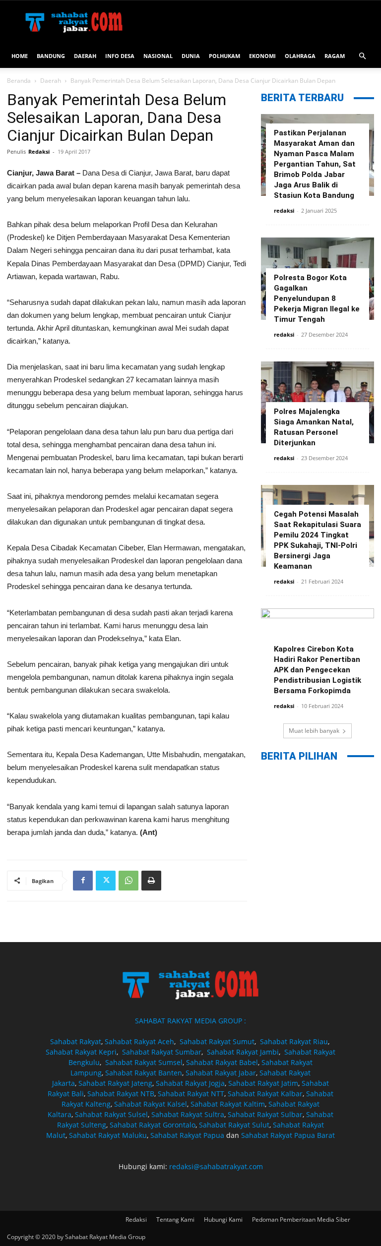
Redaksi (39, 151)
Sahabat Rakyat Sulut (234, 1124)
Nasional (158, 55)
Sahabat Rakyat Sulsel (111, 1114)
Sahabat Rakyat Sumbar (161, 1052)
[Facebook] (83, 880)
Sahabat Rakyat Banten (143, 1072)
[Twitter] (106, 880)
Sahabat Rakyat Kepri (81, 1052)
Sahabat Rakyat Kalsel (150, 1104)
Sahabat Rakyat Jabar (221, 1072)
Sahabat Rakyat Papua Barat (288, 1135)
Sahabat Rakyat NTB (120, 1093)
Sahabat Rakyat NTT (191, 1093)
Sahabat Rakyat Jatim (263, 1083)
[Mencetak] (151, 880)
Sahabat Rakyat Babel (222, 1062)
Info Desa (119, 55)
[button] (362, 56)
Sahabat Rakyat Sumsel (144, 1062)
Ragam (334, 55)
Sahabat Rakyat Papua (187, 1135)
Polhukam (224, 55)
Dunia (191, 55)
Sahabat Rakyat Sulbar (265, 1114)
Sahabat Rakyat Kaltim (227, 1104)
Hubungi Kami (223, 1219)
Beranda (19, 80)
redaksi (284, 210)
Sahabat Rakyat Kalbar (265, 1093)
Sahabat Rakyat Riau (294, 1041)
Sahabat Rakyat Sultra (187, 1114)
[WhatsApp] (128, 880)
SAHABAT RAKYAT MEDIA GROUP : (190, 1020)
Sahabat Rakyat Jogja (190, 1083)
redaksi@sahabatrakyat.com (216, 1166)
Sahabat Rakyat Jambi (243, 1052)
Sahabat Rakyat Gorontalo (152, 1124)
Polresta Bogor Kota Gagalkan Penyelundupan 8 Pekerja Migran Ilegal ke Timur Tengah (317, 298)
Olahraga (300, 55)
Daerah (85, 55)
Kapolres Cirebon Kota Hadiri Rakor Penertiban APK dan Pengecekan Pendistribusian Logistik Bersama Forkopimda (317, 670)
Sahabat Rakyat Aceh (139, 1041)
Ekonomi (262, 55)
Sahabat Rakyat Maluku (108, 1135)
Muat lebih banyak (314, 730)
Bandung (51, 55)
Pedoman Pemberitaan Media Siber (301, 1219)
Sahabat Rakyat (75, 1041)
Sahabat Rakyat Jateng (115, 1083)
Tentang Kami (175, 1219)
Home (19, 55)
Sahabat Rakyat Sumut (217, 1041)
